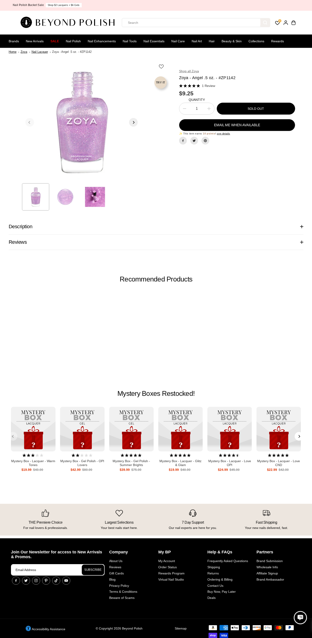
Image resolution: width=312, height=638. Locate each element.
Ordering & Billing (220, 579)
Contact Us (215, 585)
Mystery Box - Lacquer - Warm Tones (33, 463)
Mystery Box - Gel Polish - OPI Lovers (82, 463)
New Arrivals (35, 41)
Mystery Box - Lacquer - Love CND (278, 463)
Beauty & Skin (232, 41)
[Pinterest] (205, 141)
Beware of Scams (122, 598)
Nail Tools (130, 41)
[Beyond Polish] (69, 22)
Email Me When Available (237, 125)
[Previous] (29, 122)
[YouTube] (66, 581)
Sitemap (181, 628)
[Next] (133, 122)
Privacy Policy (119, 585)
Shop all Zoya (189, 71)
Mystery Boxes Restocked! (156, 393)
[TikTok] (56, 581)
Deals (211, 598)
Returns (213, 573)
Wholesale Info (267, 567)
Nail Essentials (153, 41)
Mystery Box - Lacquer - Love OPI (229, 463)
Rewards (277, 41)
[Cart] (293, 23)
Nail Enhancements (102, 41)
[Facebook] (183, 141)
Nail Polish (73, 41)
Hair (212, 41)
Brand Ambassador (270, 579)
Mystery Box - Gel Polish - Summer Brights (131, 463)
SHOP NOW (173, 5)
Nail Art (197, 41)
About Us (115, 561)
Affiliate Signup (267, 573)
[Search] (265, 22)
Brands (14, 41)
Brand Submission (269, 561)
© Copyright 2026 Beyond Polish (119, 628)
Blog (112, 579)
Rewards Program (171, 573)
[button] (300, 617)
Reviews (115, 567)
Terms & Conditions (123, 591)
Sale (54, 41)
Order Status (167, 567)
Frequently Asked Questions (227, 561)
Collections (256, 41)
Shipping (213, 567)
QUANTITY (197, 100)
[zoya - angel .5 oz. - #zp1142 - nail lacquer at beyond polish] (81, 122)
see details (223, 133)
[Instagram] (36, 581)
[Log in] (286, 23)
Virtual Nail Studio (171, 579)
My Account (166, 561)
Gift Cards (116, 573)
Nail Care (178, 41)
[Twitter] (194, 141)
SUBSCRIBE (93, 569)
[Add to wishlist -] (161, 66)
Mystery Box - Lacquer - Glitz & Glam (180, 463)
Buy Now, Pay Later (221, 591)
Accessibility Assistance (48, 629)
